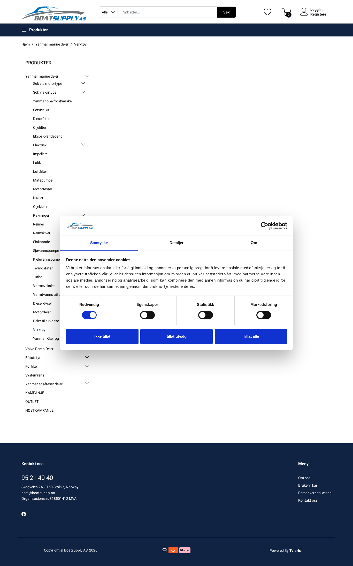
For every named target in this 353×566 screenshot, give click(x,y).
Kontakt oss (308, 500)
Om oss (304, 478)
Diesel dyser (42, 303)
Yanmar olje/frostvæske (52, 101)
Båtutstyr (33, 358)
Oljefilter (39, 127)
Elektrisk (40, 145)
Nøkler (38, 198)
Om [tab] (254, 243)
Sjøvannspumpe (46, 250)
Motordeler (42, 312)
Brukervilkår (307, 485)
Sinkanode (41, 242)
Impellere (40, 154)
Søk (226, 12)
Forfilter (31, 366)
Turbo (37, 277)
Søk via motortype (47, 83)
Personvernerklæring (315, 493)
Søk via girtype (44, 92)
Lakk (37, 163)
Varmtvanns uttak (47, 294)
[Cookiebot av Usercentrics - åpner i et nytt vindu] (264, 226)
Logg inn (317, 9)
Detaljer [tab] (177, 243)
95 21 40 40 (37, 477)
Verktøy (39, 330)
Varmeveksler (44, 286)
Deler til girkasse (46, 321)
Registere (318, 14)
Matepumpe (42, 180)
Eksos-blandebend (48, 136)
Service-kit (41, 110)
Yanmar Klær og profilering (54, 338)
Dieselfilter (41, 119)
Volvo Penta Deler (39, 349)
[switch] (147, 315)
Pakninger (41, 215)
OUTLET (32, 401)
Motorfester (42, 189)
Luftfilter (40, 171)
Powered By (285, 550)
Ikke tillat (102, 336)
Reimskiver (41, 233)
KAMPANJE (34, 393)
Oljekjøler (40, 207)
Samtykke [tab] (99, 243)
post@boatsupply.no (38, 493)
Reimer (38, 224)
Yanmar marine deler (41, 76)
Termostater (43, 268)
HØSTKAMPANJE (39, 410)
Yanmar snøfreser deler (44, 384)
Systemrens (34, 375)
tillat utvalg (177, 336)
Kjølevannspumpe (47, 259)
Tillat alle (251, 336)
